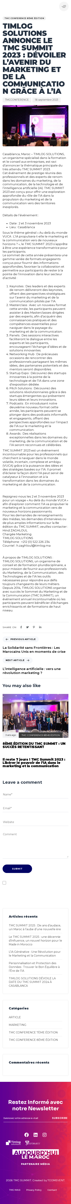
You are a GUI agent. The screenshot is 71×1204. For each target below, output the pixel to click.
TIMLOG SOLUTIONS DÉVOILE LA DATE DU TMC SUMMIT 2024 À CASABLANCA (32, 982)
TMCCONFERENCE (17, 99)
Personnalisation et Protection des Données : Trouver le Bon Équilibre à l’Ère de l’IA (34, 967)
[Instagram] (44, 1134)
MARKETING (17, 1025)
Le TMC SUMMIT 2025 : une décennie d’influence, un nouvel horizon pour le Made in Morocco (35, 940)
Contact (52, 1189)
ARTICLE (15, 1017)
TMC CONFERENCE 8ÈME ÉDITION (24, 18)
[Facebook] (26, 1134)
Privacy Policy (34, 1189)
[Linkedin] (35, 1134)
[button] (64, 6)
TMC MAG (14, 1189)
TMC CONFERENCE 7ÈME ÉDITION (33, 1032)
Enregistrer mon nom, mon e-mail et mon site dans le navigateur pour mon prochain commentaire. (37, 882)
